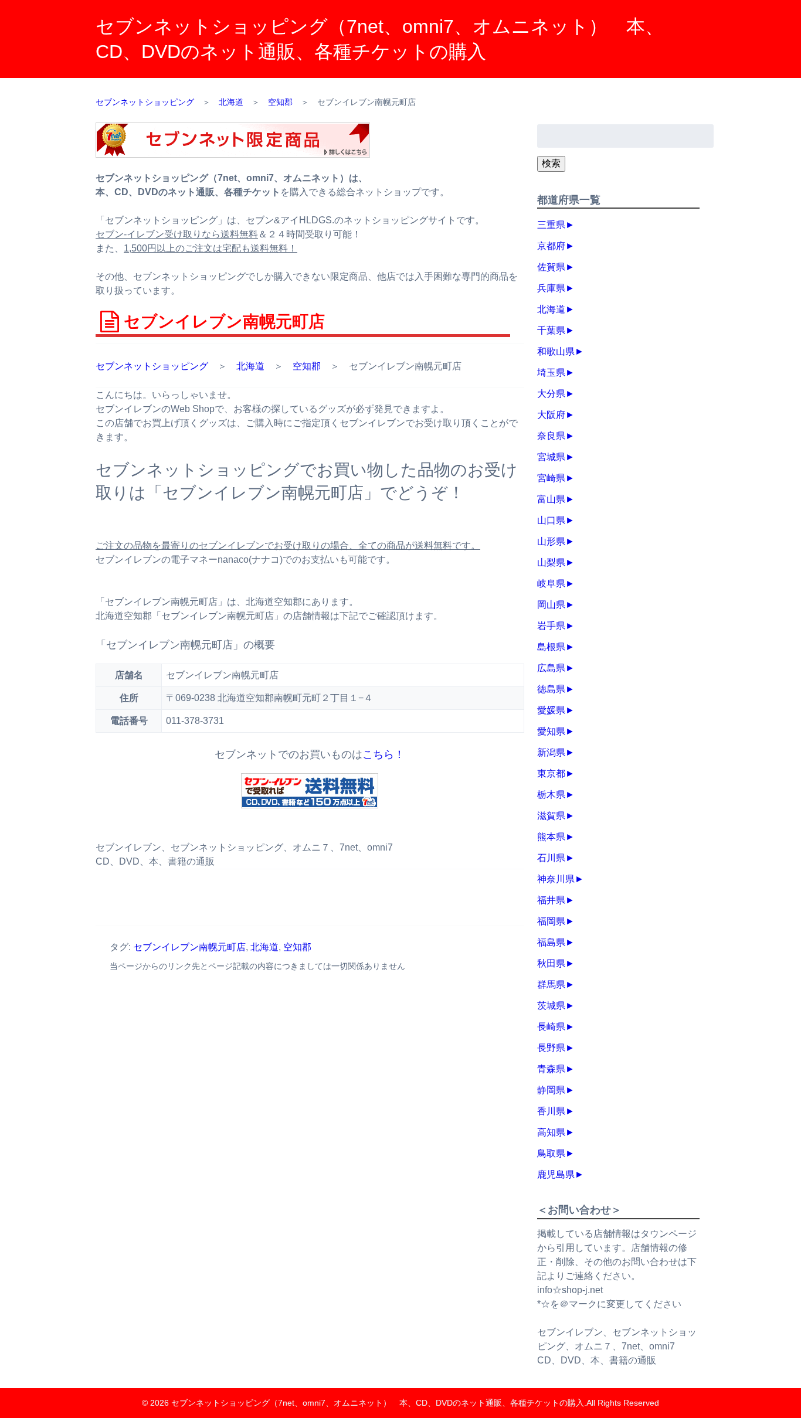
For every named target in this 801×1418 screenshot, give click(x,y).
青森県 (551, 1069)
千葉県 (551, 330)
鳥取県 (551, 1153)
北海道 (250, 366)
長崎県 (551, 1027)
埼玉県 (551, 373)
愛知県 (551, 731)
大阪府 (551, 415)
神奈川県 (556, 879)
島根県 (551, 647)
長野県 (551, 1048)
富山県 (551, 499)
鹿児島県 (556, 1174)
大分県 (551, 394)
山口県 (551, 520)
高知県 (551, 1132)
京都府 (551, 246)
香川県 (551, 1111)
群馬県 (551, 984)
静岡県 (551, 1090)
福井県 (551, 900)
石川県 (551, 858)
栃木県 (551, 795)
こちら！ (383, 754)
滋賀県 (551, 816)
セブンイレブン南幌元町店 (189, 947)
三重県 (551, 225)
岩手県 (551, 626)
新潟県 (551, 752)
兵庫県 (551, 288)
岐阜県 (551, 584)
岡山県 (551, 605)
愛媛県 (551, 710)
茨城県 (551, 1006)
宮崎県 (551, 478)
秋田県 (551, 963)
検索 (551, 163)
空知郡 (307, 366)
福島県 (551, 942)
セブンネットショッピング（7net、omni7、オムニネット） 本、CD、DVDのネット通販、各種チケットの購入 (377, 1402)
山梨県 (551, 562)
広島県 (551, 668)
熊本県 (551, 837)
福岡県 (551, 921)
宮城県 (551, 457)
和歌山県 (556, 351)
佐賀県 (551, 267)
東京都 (551, 773)
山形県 (551, 541)
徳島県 (551, 689)
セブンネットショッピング (152, 366)
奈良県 (551, 436)
